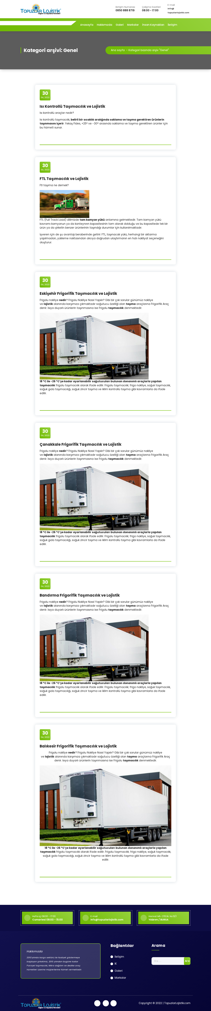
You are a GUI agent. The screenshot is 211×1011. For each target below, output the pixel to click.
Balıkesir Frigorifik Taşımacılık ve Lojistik (78, 746)
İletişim (172, 25)
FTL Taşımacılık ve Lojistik (64, 178)
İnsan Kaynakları (153, 25)
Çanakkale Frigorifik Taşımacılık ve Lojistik (80, 444)
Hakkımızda (104, 25)
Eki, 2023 (45, 95)
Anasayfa (86, 25)
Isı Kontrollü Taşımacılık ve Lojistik (72, 106)
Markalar (133, 25)
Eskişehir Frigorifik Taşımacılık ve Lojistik (78, 293)
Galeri (120, 25)
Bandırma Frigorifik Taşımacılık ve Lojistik (80, 595)
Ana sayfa (118, 50)
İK (116, 964)
